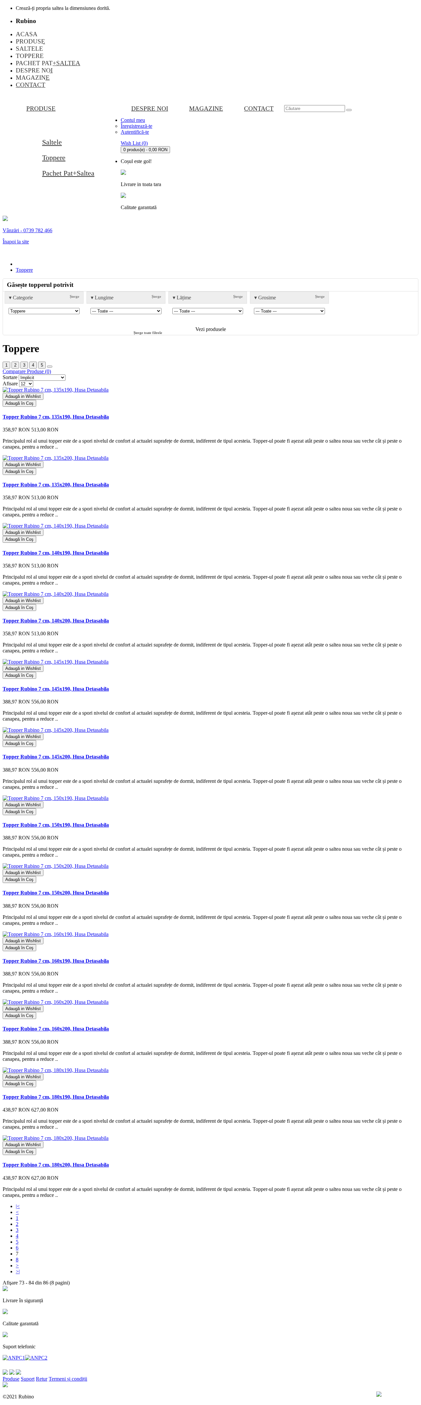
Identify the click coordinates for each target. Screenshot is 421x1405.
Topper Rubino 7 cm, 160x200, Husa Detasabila (56, 1029)
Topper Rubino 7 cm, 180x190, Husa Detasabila (56, 1097)
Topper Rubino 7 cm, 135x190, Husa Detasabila (56, 417)
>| (18, 1271)
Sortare (10, 377)
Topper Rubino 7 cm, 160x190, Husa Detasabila (56, 961)
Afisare (10, 383)
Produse (11, 1379)
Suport (28, 1379)
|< (18, 1206)
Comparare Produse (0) (27, 371)
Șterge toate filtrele (148, 333)
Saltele (52, 142)
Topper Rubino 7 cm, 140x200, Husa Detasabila (56, 620)
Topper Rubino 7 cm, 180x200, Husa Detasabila (56, 1165)
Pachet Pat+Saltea (68, 173)
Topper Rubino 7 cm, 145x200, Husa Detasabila (56, 756)
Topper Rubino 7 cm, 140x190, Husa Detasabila (56, 553)
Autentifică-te (135, 132)
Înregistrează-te (136, 126)
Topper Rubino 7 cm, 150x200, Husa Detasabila (56, 892)
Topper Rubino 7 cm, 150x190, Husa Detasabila (56, 825)
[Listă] (49, 367)
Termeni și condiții (68, 1379)
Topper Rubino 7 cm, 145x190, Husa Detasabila (56, 689)
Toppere (53, 157)
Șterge (74, 296)
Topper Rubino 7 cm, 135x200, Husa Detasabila (56, 484)
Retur (41, 1379)
